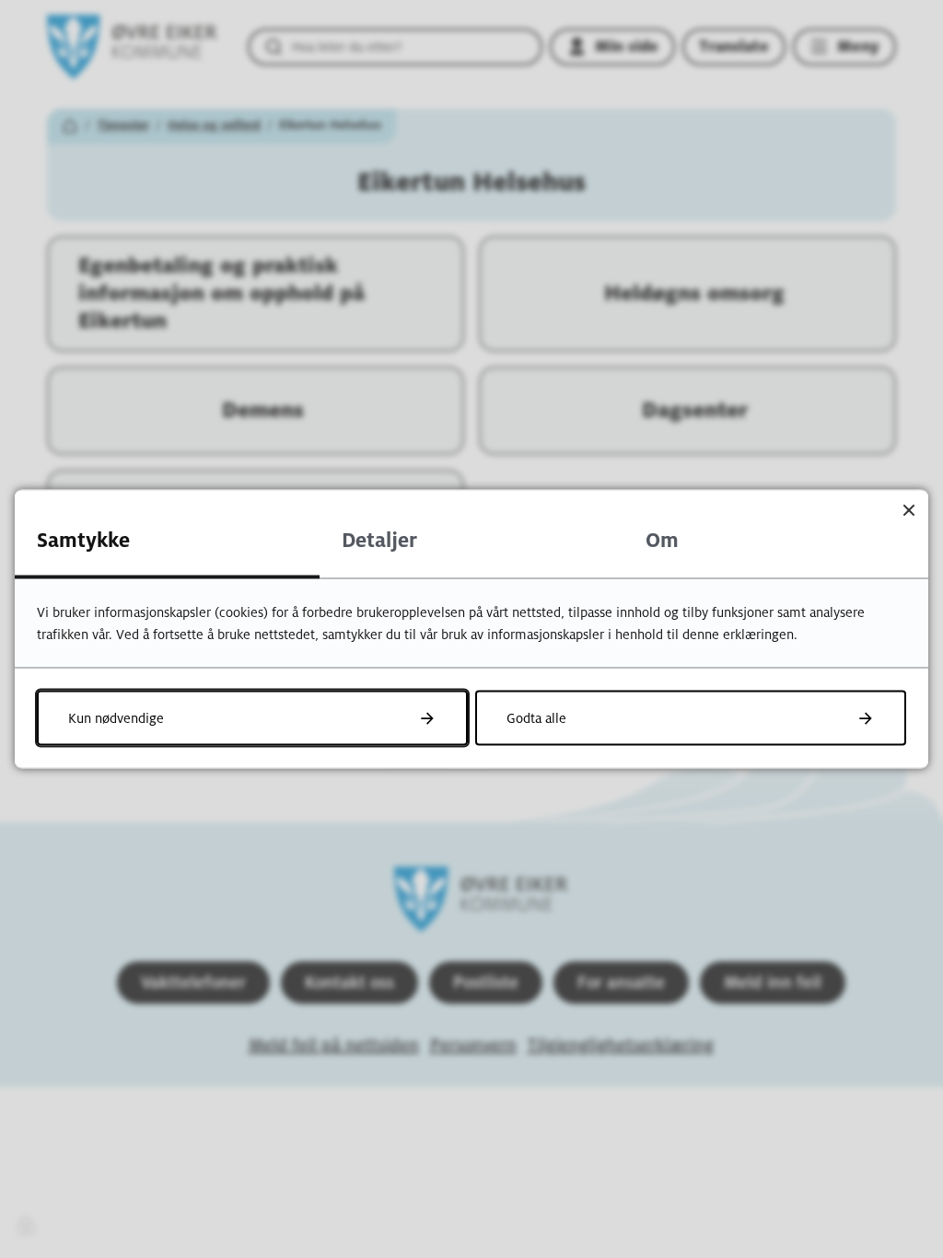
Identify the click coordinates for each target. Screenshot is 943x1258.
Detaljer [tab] (379, 541)
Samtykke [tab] (83, 541)
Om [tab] (662, 541)
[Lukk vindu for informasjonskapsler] (908, 510)
